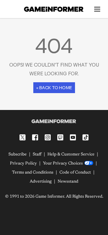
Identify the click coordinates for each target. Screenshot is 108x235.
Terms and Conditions (32, 173)
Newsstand (68, 182)
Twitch (60, 137)
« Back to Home (54, 87)
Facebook (35, 137)
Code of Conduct (75, 173)
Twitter (22, 137)
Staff (37, 154)
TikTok (85, 137)
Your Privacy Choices (63, 163)
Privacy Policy (23, 163)
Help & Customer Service (70, 154)
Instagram (47, 137)
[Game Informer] (54, 121)
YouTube (73, 137)
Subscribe (17, 154)
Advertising (41, 182)
